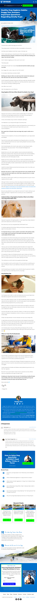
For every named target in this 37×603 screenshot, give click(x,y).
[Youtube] (17, 404)
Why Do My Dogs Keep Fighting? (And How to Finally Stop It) (20, 495)
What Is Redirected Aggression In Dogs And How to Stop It (19, 477)
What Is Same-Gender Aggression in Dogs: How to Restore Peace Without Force (30, 514)
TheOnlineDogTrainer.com (21, 412)
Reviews (20, 594)
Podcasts (15, 594)
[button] (33, 2)
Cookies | (20, 597)
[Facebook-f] (14, 404)
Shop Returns (32, 597)
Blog (11, 594)
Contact (24, 594)
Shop (8, 594)
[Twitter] (20, 404)
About (4, 594)
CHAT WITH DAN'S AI (27, 5)
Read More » (30, 520)
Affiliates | (28, 597)
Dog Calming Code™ (15, 413)
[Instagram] (22, 404)
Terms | (24, 597)
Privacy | (16, 597)
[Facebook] (16, 599)
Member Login (30, 594)
